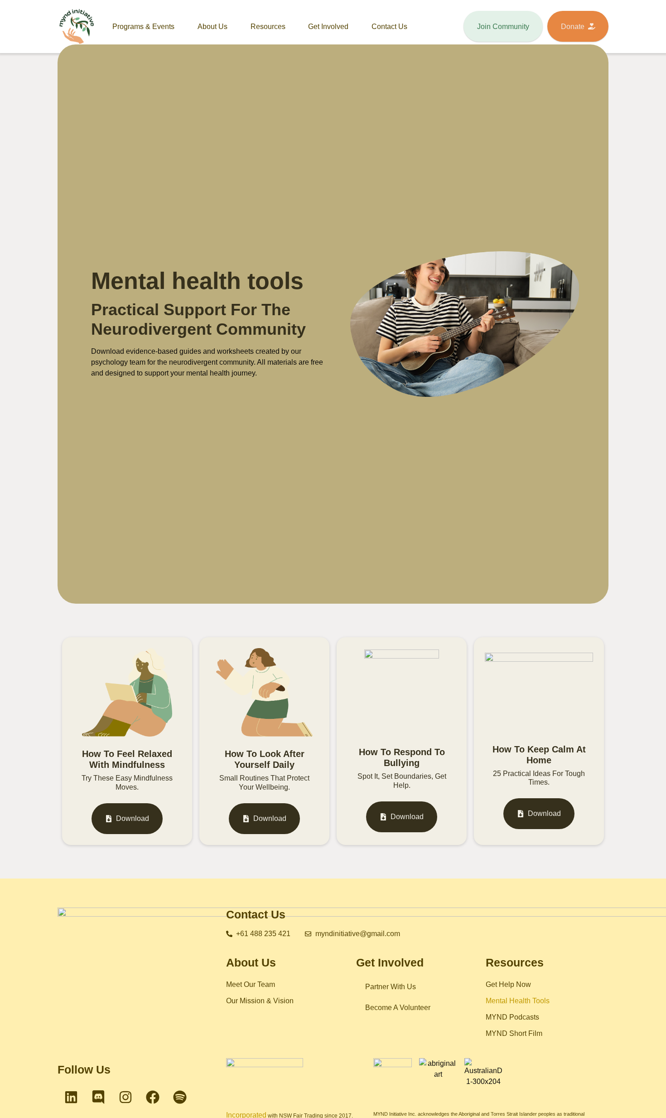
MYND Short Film (514, 1033)
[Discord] (98, 1097)
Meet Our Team (250, 984)
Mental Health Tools (518, 1001)
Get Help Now (508, 984)
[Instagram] (125, 1097)
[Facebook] (152, 1097)
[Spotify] (179, 1097)
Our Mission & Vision (260, 1001)
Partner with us (390, 987)
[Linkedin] (71, 1097)
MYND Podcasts (512, 1017)
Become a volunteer (397, 1007)
